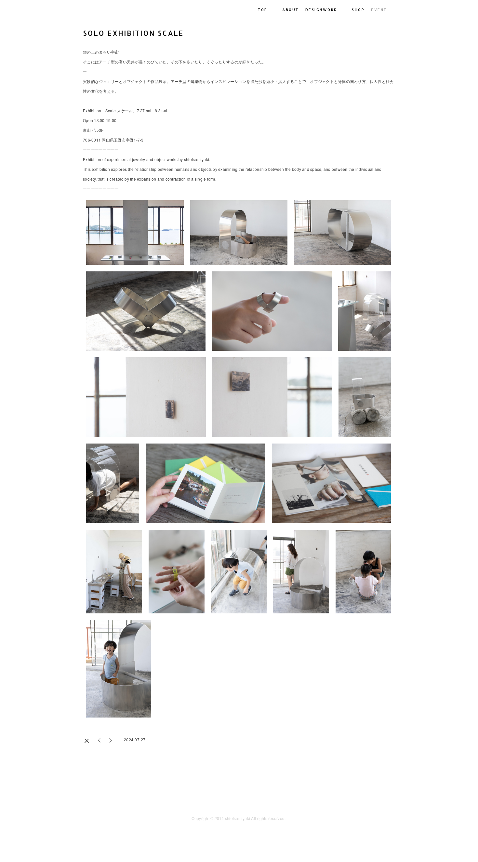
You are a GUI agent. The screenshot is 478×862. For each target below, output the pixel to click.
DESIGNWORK (321, 9)
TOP (263, 9)
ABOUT (290, 9)
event (379, 9)
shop (358, 9)
